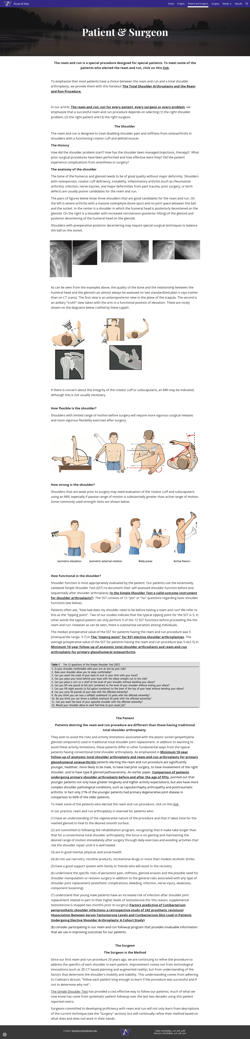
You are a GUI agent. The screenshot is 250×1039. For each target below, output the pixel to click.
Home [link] (171, 3)
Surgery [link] (215, 3)
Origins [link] (181, 3)
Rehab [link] (226, 3)
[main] (125, 32)
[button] (247, 4)
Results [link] (238, 3)
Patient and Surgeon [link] (198, 3)
